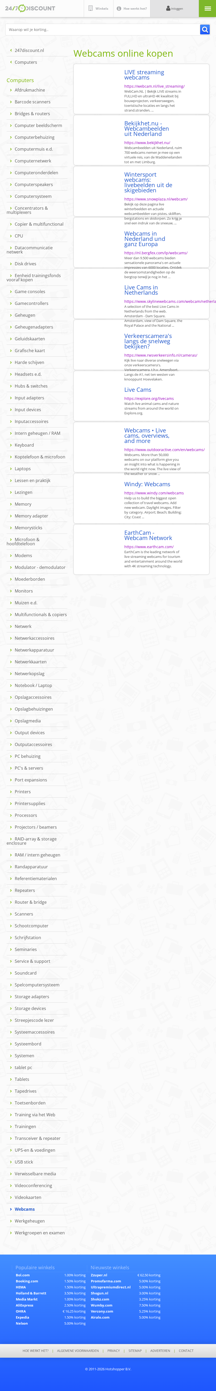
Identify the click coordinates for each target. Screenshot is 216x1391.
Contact (186, 1350)
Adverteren (160, 1350)
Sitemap (135, 1350)
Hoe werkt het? (35, 1350)
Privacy (113, 1350)
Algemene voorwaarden (78, 1350)
